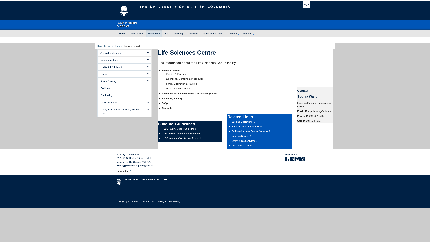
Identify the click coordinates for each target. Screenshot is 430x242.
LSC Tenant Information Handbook (182, 133)
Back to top (123, 171)
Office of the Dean (212, 33)
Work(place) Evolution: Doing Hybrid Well (119, 111)
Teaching (178, 33)
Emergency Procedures (127, 201)
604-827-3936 (316, 116)
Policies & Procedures (177, 74)
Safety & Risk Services (243, 140)
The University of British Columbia (124, 10)
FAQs (165, 103)
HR (166, 33)
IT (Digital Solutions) (111, 67)
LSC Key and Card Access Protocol (182, 138)
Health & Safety (108, 102)
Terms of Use (148, 201)
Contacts (167, 108)
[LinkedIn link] (292, 160)
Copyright (161, 201)
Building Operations (242, 121)
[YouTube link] (297, 160)
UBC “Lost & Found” (242, 145)
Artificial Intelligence (110, 53)
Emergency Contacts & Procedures (184, 78)
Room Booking (108, 81)
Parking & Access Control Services (250, 131)
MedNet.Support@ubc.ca (139, 165)
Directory (246, 33)
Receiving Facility (172, 98)
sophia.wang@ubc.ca (319, 111)
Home (122, 33)
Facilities (118, 46)
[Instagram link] (302, 160)
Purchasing (106, 95)
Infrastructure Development (246, 126)
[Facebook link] (287, 160)
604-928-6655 (313, 120)
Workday (232, 33)
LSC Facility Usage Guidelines (180, 128)
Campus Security (241, 136)
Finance (104, 74)
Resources (154, 33)
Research (193, 33)
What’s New (137, 33)
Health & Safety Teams (178, 88)
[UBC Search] (306, 4)
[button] (148, 53)
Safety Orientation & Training (181, 83)
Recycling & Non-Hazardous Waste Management (189, 93)
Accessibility (174, 201)
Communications (109, 60)
